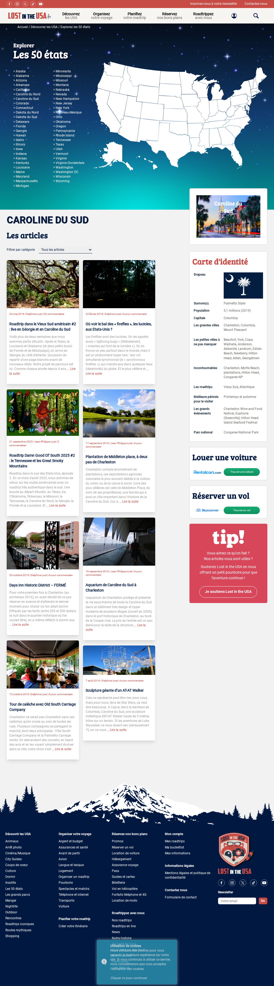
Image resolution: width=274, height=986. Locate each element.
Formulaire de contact (181, 897)
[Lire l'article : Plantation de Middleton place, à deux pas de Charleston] (119, 413)
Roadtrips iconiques (19, 924)
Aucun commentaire (135, 313)
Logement (66, 871)
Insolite (10, 883)
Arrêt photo (13, 847)
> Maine (19, 172)
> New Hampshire (66, 99)
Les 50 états (14, 889)
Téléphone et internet (74, 895)
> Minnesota (62, 71)
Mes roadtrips (175, 841)
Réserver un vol (123, 847)
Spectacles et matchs (74, 889)
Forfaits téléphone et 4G (129, 895)
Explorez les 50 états (75, 27)
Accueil (22, 27)
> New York (61, 108)
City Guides (13, 859)
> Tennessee (62, 140)
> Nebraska (61, 90)
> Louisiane (21, 167)
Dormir (10, 877)
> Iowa (18, 149)
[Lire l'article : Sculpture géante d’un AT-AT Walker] (119, 660)
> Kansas (20, 158)
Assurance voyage (125, 865)
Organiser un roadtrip (74, 877)
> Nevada (60, 94)
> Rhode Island (63, 135)
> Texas (58, 144)
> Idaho (18, 140)
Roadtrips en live (124, 926)
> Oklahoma (62, 122)
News (116, 932)
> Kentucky (21, 163)
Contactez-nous (256, 4)
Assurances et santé (73, 847)
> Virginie (60, 158)
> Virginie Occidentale (68, 163)
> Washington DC (65, 172)
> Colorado (21, 103)
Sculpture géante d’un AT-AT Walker (115, 690)
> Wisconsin (62, 176)
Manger (10, 900)
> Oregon (59, 126)
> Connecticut (23, 108)
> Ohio (57, 117)
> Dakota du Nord (26, 112)
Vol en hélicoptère (125, 889)
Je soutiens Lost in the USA (228, 591)
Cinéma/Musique (17, 853)
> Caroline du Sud (26, 99)
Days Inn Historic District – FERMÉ (37, 585)
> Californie (21, 90)
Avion (63, 859)
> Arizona (20, 80)
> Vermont (60, 154)
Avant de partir (69, 853)
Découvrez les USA (44, 27)
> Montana (61, 85)
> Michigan (21, 186)
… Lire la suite (55, 505)
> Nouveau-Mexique (67, 112)
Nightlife (11, 906)
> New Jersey (62, 103)
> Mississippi (62, 76)
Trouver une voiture (241, 471)
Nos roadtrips (122, 920)
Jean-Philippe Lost (45, 441)
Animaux (11, 841)
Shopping (12, 936)
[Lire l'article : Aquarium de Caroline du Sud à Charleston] (119, 541)
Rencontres (13, 918)
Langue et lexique (71, 865)
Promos (117, 841)
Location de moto (124, 900)
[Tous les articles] (65, 249)
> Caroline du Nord (26, 94)
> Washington (63, 167)
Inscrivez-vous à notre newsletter (214, 4)
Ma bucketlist (174, 847)
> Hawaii (19, 135)
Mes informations (177, 853)
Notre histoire (121, 938)
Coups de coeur (16, 865)
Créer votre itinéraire (73, 926)
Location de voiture (125, 853)
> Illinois (19, 144)
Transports (66, 900)
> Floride (19, 126)
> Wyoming (61, 181)
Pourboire (66, 883)
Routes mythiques (18, 930)
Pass (115, 871)
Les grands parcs (17, 895)
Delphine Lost (34, 313)
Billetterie (118, 883)
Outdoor (11, 912)
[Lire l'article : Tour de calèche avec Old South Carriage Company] (43, 664)
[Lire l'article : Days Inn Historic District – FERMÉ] (43, 545)
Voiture (64, 906)
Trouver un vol (241, 510)
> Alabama (21, 76)
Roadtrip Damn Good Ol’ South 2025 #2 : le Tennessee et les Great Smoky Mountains (42, 460)
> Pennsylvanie (64, 131)
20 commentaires (54, 313)
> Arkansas (21, 85)
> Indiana (20, 154)
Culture (10, 871)
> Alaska (19, 71)
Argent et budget (71, 841)
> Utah (58, 149)
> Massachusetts (25, 181)
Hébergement (121, 859)
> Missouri (60, 80)
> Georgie (20, 131)
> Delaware (21, 122)
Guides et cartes (123, 877)
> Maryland (21, 176)
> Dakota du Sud (25, 117)
